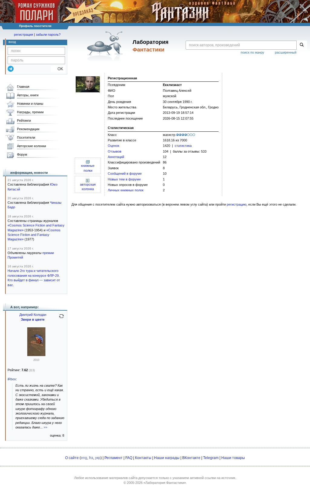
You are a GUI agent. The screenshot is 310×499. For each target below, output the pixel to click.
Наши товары (233, 458)
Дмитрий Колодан (32, 314)
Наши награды (167, 458)
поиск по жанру (252, 52)
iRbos (12, 379)
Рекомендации (28, 129)
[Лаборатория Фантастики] (106, 46)
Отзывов (114, 151)
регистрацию (236, 204)
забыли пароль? (48, 34)
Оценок (113, 145)
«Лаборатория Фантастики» (164, 482)
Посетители (26, 137)
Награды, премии (30, 112)
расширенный (285, 52)
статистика (183, 145)
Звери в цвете (33, 319)
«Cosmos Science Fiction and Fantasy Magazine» (34, 234)
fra (91, 458)
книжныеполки (87, 168)
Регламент (113, 458)
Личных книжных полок (125, 190)
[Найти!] (301, 45)
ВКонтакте (191, 458)
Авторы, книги (27, 95)
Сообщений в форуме (125, 173)
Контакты (143, 458)
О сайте (72, 458)
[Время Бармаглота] (36, 355)
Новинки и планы (30, 103)
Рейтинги (24, 120)
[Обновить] (61, 318)
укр (98, 458)
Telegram (211, 458)
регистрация (23, 34)
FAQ (128, 458)
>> (45, 427)
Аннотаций (116, 157)
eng (84, 458)
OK (58, 69)
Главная (23, 86)
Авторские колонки (31, 146)
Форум (22, 154)
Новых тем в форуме (124, 179)
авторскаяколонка (88, 187)
